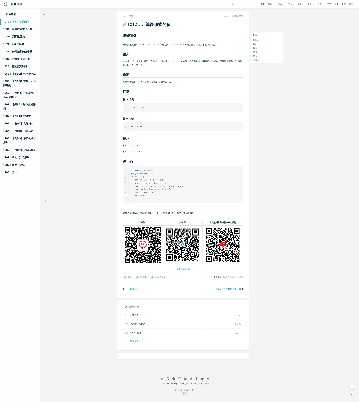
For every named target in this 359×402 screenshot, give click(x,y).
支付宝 (182, 222)
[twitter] (202, 378)
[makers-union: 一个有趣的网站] (185, 395)
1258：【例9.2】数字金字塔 (19, 73)
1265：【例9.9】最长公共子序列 (19, 140)
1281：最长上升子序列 (16, 157)
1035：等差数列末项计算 (17, 29)
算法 (300, 4)
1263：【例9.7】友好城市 (18, 123)
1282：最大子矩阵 (14, 164)
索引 (351, 4)
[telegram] (208, 378)
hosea (227, 16)
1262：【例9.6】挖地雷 (17, 116)
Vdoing (174, 383)
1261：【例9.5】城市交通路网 (19, 106)
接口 (309, 4)
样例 (255, 52)
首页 (263, 4)
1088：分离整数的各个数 (17, 51)
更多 (319, 4)
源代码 (256, 60)
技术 (290, 4)
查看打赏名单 (183, 268)
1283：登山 (10, 172)
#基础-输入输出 (158, 277)
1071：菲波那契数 (13, 44)
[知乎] (174, 378)
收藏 (344, 4)
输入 (255, 44)
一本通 (130, 16)
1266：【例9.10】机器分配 (19, 149)
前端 (270, 4)
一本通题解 (9, 14)
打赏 (329, 4)
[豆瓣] (179, 378)
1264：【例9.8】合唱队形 (18, 130)
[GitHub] (168, 378)
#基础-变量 (141, 277)
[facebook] (197, 378)
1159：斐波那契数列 (15, 66)
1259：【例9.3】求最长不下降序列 (19, 83)
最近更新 (133, 306)
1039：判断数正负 (14, 36)
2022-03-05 (238, 16)
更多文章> (135, 341)
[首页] (124, 16)
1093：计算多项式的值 (16, 58)
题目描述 (256, 40)
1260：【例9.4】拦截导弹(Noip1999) (18, 94)
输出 (255, 48)
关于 (337, 4)
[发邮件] (162, 378)
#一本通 (128, 277)
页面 (280, 4)
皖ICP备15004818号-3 (185, 390)
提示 (255, 56)
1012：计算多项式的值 (16, 21)
